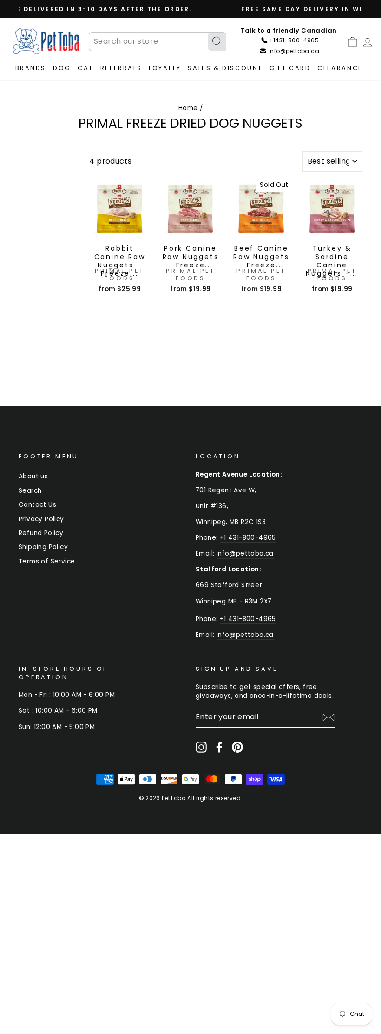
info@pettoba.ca (245, 553)
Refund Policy (41, 533)
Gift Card (289, 68)
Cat (85, 68)
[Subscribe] (328, 717)
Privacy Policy (41, 519)
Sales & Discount (225, 68)
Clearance (339, 68)
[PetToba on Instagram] (201, 747)
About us (33, 476)
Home (188, 108)
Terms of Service (47, 561)
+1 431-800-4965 (248, 537)
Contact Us (37, 504)
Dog (62, 68)
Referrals (121, 68)
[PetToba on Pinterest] (237, 747)
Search (30, 490)
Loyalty (165, 68)
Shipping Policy (43, 547)
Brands (30, 68)
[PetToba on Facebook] (219, 747)
